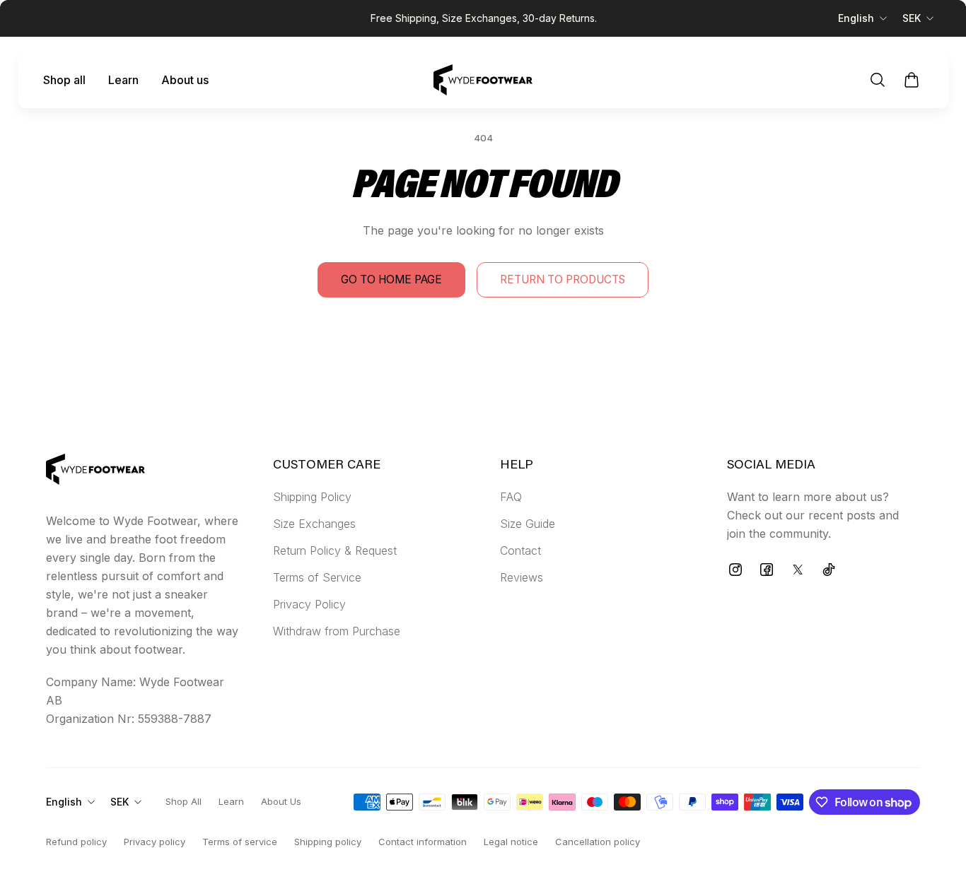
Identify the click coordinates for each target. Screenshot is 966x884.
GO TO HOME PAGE (391, 279)
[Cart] (912, 79)
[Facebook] (766, 569)
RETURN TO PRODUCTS (562, 279)
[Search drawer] (878, 79)
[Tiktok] (828, 569)
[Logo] (483, 80)
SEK (911, 18)
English (856, 18)
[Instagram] (735, 569)
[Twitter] (797, 569)
